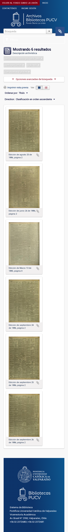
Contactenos (9, 8)
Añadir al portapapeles (38, 155)
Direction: (10, 99)
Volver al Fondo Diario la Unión (20, 2)
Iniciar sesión (28, 8)
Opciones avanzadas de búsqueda (34, 79)
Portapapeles (60, 31)
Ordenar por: (11, 93)
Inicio (45, 2)
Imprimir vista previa (17, 87)
